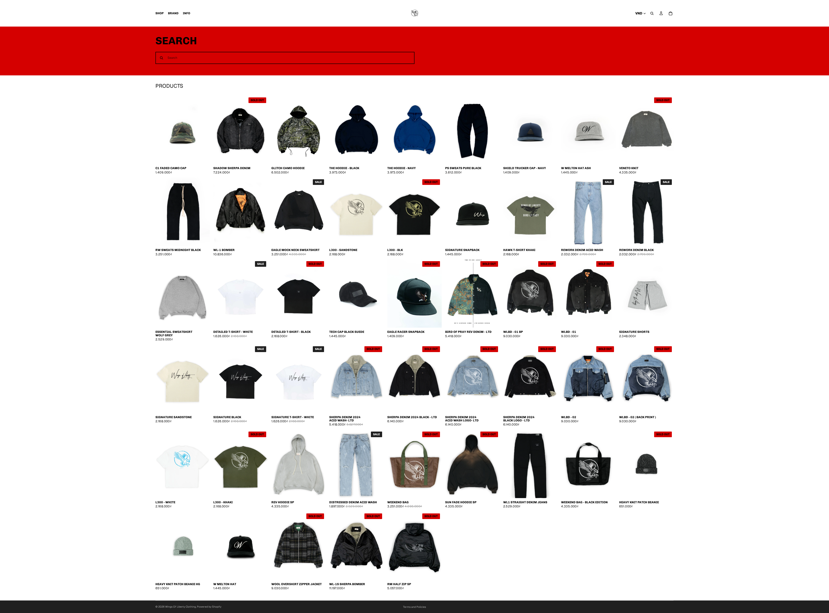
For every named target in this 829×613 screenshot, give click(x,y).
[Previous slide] (161, 130)
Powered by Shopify (209, 606)
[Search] (652, 13)
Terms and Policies (414, 607)
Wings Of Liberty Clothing (180, 606)
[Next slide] (203, 130)
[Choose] (319, 157)
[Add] (203, 157)
